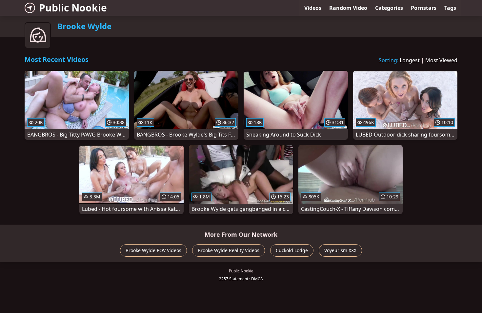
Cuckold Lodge (292, 250)
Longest (410, 60)
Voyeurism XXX (340, 250)
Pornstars (423, 7)
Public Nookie (73, 7)
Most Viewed (441, 60)
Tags (450, 7)
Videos (312, 7)
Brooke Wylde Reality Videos (228, 250)
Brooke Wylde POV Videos (153, 250)
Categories (389, 7)
